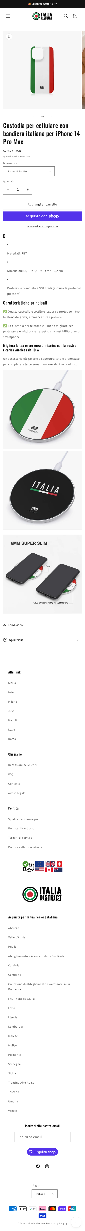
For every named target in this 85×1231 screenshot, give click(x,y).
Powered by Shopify (56, 1223)
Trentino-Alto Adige (21, 1082)
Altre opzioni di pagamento (42, 226)
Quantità (8, 181)
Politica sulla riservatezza (25, 847)
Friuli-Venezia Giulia (21, 999)
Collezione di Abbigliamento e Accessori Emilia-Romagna (40, 986)
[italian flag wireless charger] (42, 448)
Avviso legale (17, 793)
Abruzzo (13, 928)
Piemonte (14, 1055)
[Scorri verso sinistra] (33, 116)
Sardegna (14, 1064)
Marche (13, 1036)
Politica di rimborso (21, 828)
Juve (11, 711)
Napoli (12, 720)
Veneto (13, 1111)
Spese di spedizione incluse (16, 156)
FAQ (10, 774)
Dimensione (10, 163)
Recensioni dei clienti (22, 765)
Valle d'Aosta (17, 937)
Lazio (11, 729)
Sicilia (12, 683)
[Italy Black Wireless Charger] (42, 532)
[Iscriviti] (66, 1137)
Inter (11, 692)
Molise (12, 1045)
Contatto (14, 784)
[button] (8, 15)
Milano (12, 701)
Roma (12, 739)
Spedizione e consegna (23, 819)
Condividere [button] (16, 625)
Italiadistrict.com (36, 1223)
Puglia (12, 946)
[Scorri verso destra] (51, 116)
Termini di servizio (20, 837)
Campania (15, 975)
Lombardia (15, 1026)
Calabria (13, 965)
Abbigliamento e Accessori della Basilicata (36, 956)
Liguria (12, 1017)
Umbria (13, 1101)
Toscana (13, 1092)
